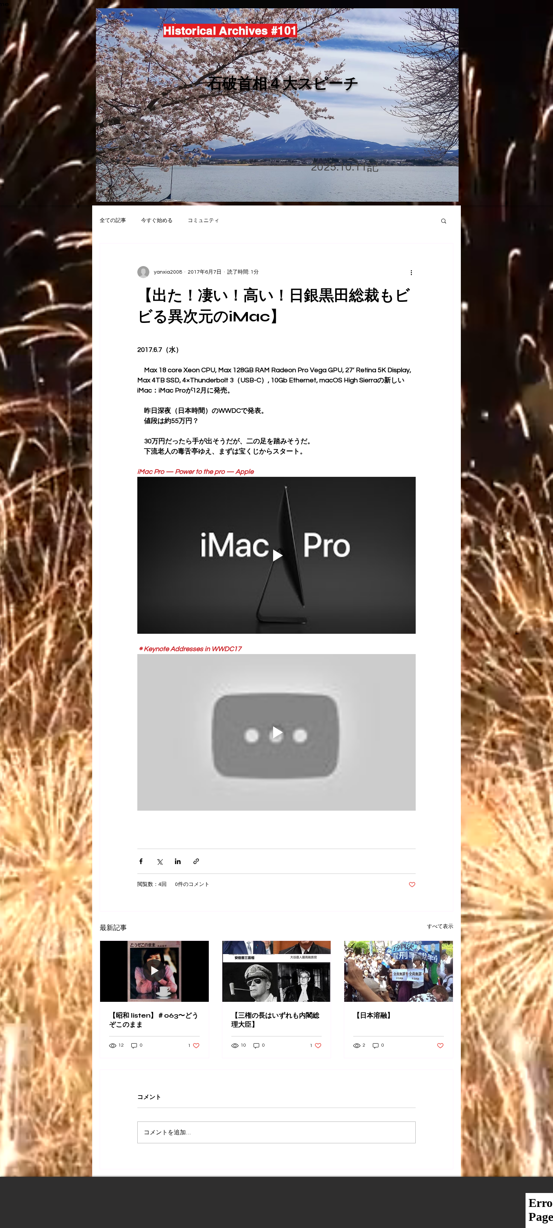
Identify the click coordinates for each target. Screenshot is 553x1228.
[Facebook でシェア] (140, 861)
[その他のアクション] (411, 272)
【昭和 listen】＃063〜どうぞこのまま (154, 1020)
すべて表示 (440, 926)
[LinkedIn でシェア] (177, 861)
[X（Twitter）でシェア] (159, 861)
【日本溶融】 (373, 1015)
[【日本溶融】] (398, 971)
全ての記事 (113, 220)
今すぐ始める (157, 220)
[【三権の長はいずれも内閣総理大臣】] (276, 971)
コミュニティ (203, 220)
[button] (443, 221)
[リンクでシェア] (196, 861)
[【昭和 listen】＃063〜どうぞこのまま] (154, 971)
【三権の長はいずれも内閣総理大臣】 (275, 1020)
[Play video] (276, 555)
